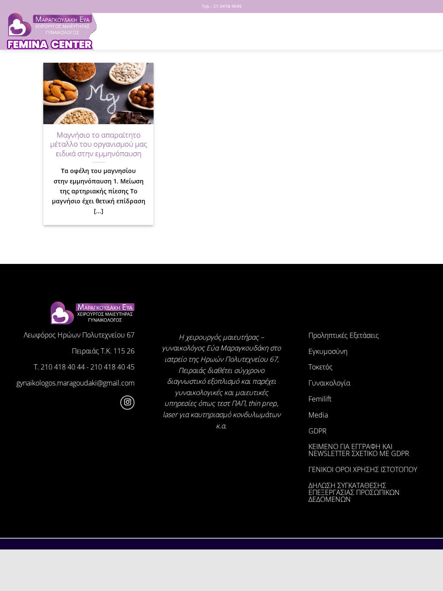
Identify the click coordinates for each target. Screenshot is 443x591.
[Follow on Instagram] (127, 402)
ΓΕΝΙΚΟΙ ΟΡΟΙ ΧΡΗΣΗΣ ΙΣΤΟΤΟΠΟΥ (362, 469)
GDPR (317, 431)
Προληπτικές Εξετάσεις (343, 335)
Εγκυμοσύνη (327, 351)
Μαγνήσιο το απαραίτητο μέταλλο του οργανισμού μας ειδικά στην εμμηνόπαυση (98, 144)
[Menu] (114, 32)
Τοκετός (320, 367)
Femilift (319, 399)
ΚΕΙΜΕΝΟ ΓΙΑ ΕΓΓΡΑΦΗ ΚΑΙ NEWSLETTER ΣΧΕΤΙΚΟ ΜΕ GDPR (358, 450)
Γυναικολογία (329, 383)
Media (318, 415)
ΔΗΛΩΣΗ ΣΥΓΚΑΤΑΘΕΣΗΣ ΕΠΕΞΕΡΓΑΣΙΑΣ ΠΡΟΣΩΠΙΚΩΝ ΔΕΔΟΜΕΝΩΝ (354, 492)
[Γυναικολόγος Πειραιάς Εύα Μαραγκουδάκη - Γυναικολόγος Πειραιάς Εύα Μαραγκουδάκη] (49, 31)
